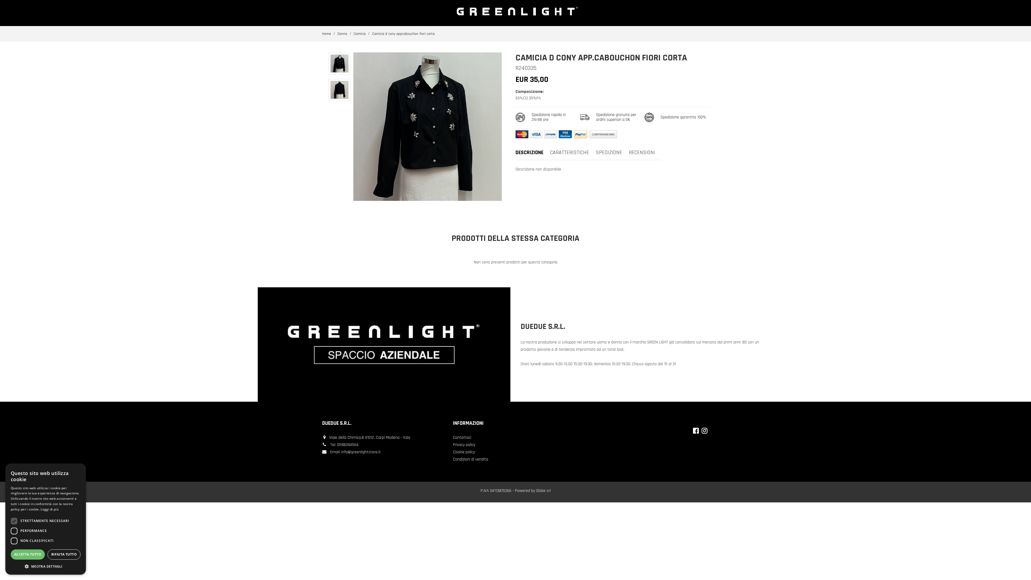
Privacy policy (464, 445)
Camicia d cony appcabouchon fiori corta (403, 33)
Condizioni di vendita (470, 459)
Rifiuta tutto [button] (64, 554)
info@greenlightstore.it (361, 452)
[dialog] (45, 519)
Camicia (360, 33)
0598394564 (347, 445)
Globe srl (543, 491)
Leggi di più (50, 509)
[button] (46, 566)
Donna (342, 33)
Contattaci (462, 437)
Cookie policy (464, 452)
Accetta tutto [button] (27, 554)
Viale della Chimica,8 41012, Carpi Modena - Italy (369, 437)
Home (326, 33)
